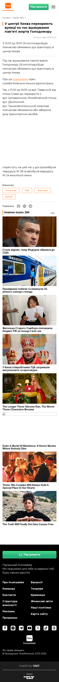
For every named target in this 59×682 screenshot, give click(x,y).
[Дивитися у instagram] (13, 628)
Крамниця (38, 594)
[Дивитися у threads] (54, 628)
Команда (9, 588)
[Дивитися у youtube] (29, 628)
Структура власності (10, 603)
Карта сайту (39, 613)
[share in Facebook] (18, 206)
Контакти (9, 594)
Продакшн (10, 617)
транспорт (42, 190)
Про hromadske (13, 582)
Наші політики (41, 607)
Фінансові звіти (42, 601)
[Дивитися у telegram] (21, 628)
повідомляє (20, 79)
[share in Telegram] (30, 206)
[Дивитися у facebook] (5, 628)
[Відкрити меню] (53, 7)
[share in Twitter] (24, 206)
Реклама (9, 611)
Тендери (37, 588)
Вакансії (37, 582)
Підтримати (38, 6)
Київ (27, 190)
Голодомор (11, 190)
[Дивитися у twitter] (37, 628)
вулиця (9, 196)
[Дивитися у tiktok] (46, 628)
